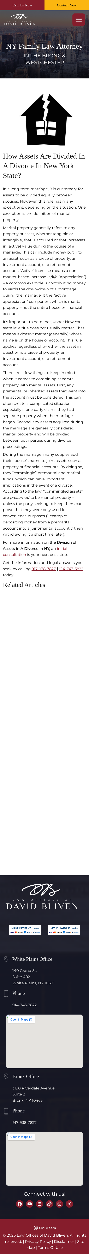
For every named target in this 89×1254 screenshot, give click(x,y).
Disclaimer (64, 1241)
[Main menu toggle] (78, 19)
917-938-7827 (44, 569)
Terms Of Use (50, 1247)
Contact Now (67, 5)
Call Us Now (22, 5)
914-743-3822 (71, 569)
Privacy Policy (38, 1241)
